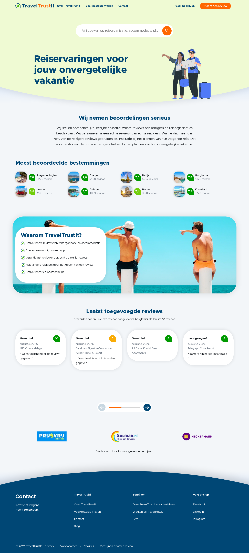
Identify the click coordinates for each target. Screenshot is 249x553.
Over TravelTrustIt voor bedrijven (154, 504)
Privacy (49, 546)
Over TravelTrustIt (68, 6)
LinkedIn (198, 511)
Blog (77, 526)
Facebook (199, 504)
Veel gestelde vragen (99, 6)
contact (29, 509)
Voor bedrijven (184, 6)
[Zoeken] (167, 30)
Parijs (145, 175)
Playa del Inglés (47, 175)
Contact (123, 6)
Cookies (89, 546)
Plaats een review (215, 6)
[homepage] (34, 6)
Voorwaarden (69, 546)
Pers (135, 519)
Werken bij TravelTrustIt (148, 511)
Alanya (93, 175)
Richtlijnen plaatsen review (116, 546)
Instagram (199, 519)
